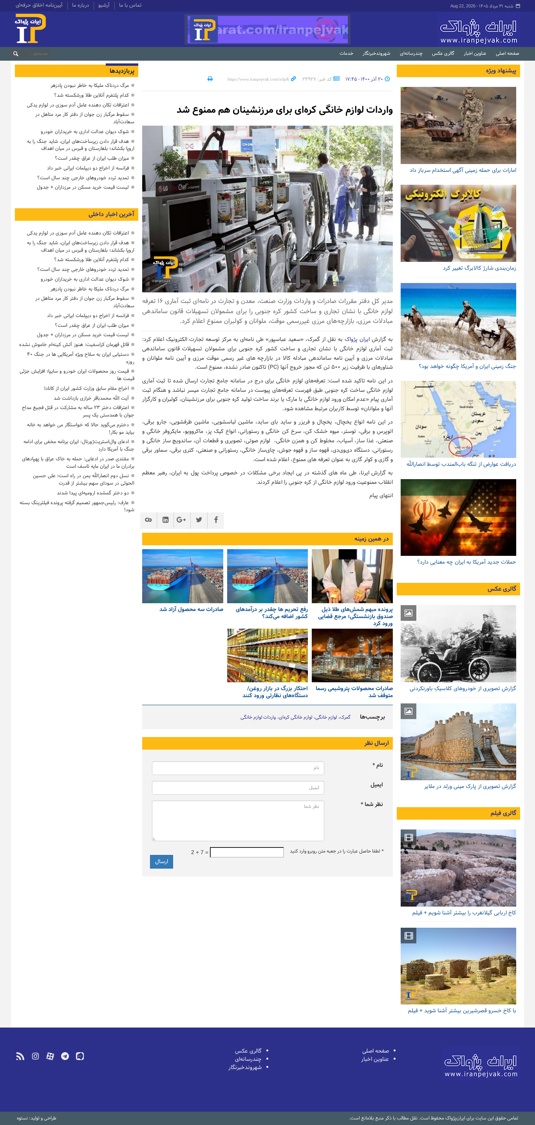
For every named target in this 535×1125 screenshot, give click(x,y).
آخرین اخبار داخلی (111, 214)
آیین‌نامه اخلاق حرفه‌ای (39, 6)
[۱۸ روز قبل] (458, 321)
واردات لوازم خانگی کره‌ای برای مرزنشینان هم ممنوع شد (285, 110)
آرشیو (104, 6)
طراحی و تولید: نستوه (36, 1118)
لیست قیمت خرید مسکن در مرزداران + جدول (83, 187)
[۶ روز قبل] (458, 125)
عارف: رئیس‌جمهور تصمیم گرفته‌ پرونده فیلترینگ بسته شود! (77, 506)
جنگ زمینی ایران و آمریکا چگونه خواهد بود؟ (467, 366)
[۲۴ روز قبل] (458, 419)
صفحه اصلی (507, 54)
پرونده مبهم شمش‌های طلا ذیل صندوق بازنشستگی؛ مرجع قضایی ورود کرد (355, 616)
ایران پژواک (357, 339)
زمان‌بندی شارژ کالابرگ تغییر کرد (479, 268)
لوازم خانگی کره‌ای (295, 717)
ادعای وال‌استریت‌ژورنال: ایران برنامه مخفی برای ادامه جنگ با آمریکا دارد (78, 445)
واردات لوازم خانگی (258, 717)
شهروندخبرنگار (376, 54)
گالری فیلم (503, 813)
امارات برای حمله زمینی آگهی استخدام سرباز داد (463, 170)
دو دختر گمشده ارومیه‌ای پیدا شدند (93, 493)
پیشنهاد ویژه (501, 71)
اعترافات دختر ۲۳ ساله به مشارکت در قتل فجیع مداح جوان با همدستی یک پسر (78, 411)
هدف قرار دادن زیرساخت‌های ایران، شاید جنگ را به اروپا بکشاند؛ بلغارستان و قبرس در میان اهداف (80, 145)
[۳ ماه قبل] (182, 576)
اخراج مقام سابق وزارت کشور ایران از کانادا (86, 388)
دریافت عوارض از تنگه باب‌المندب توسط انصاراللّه (461, 464)
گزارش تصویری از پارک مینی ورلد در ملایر (470, 786)
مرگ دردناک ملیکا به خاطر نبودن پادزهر (90, 85)
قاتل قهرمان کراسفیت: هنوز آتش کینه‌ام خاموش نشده (74, 345)
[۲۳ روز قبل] (458, 517)
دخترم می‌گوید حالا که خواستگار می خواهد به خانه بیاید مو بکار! (80, 428)
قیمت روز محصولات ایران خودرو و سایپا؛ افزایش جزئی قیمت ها (77, 375)
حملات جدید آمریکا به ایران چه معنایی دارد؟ (466, 562)
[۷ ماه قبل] (267, 656)
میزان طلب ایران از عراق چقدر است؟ (92, 158)
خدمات (346, 54)
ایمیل (377, 785)
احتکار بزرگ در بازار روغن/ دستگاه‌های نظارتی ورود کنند (275, 692)
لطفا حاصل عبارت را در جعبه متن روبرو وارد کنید (336, 851)
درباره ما (80, 6)
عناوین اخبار (475, 54)
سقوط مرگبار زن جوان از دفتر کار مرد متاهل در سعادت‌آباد (84, 118)
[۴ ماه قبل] (352, 656)
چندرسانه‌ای (411, 54)
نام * (377, 765)
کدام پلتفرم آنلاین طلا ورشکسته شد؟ (91, 95)
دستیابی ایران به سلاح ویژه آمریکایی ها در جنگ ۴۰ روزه (80, 358)
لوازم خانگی (326, 717)
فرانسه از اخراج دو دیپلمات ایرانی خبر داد (88, 168)
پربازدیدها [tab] (122, 71)
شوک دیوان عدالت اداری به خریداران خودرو (85, 132)
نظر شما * (372, 804)
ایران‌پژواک (437, 29)
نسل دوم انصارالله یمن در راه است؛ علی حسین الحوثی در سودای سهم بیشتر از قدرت (83, 479)
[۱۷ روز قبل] (458, 223)
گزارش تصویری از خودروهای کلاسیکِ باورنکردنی (463, 688)
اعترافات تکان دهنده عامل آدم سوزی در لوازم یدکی (78, 105)
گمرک (345, 717)
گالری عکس (443, 54)
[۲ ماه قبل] (267, 576)
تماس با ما (130, 6)
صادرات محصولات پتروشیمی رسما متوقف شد (354, 692)
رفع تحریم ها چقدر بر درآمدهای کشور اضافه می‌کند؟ (272, 613)
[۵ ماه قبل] (458, 742)
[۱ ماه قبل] (352, 576)
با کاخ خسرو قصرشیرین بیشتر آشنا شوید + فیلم (462, 1010)
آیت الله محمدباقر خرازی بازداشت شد (91, 398)
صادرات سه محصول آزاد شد (191, 609)
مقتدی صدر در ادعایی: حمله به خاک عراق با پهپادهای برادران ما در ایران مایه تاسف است (78, 463)
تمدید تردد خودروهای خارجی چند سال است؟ (83, 178)
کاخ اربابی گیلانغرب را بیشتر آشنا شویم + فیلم (464, 913)
